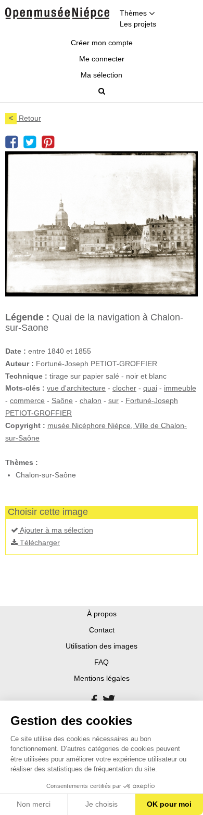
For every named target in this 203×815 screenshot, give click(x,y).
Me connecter (101, 59)
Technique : (26, 376)
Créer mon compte (102, 42)
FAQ (101, 662)
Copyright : (25, 425)
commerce (27, 400)
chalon (91, 400)
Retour (25, 118)
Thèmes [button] (134, 13)
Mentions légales (102, 678)
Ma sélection (101, 75)
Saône (62, 400)
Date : (15, 351)
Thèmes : (21, 462)
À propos (102, 614)
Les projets (138, 24)
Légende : (27, 317)
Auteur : (19, 363)
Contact (102, 630)
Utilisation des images (101, 646)
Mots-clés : (25, 388)
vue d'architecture (76, 388)
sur (113, 400)
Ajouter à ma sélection (55, 530)
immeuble (180, 388)
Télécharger (39, 542)
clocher (124, 388)
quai (150, 388)
